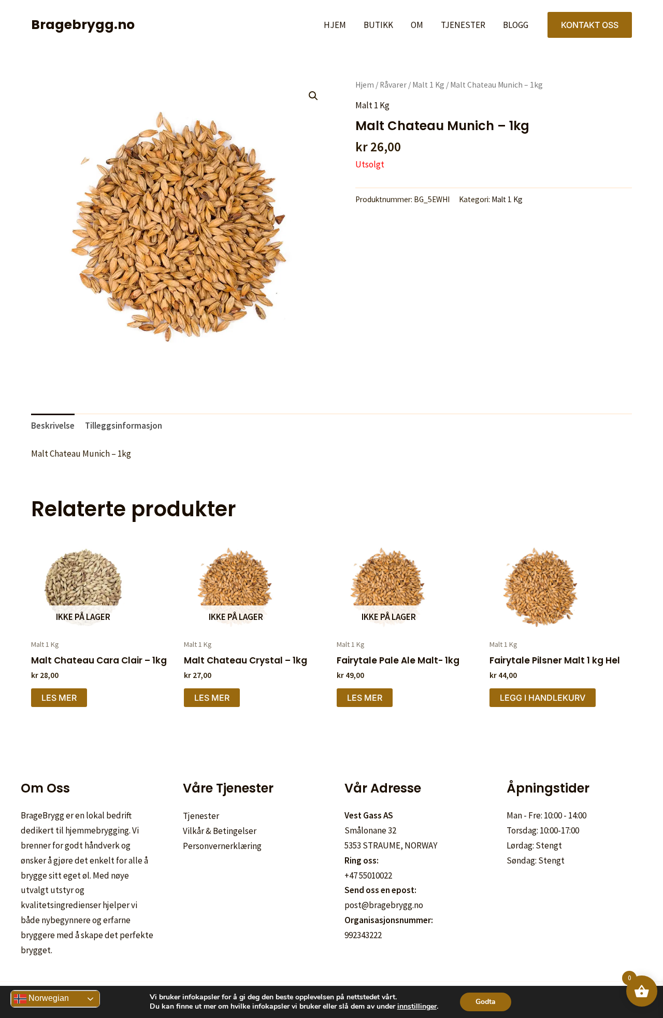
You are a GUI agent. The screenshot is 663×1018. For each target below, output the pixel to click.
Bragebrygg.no (83, 25)
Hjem (335, 25)
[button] (589, 25)
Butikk (378, 25)
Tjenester (463, 25)
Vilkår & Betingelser (219, 831)
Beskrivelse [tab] (53, 425)
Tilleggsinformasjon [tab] (123, 425)
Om (417, 25)
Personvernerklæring (222, 846)
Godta (485, 1002)
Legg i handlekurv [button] (542, 697)
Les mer (59, 697)
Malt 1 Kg (428, 85)
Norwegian (47, 998)
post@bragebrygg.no (383, 905)
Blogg (515, 25)
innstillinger (417, 1006)
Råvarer (393, 85)
